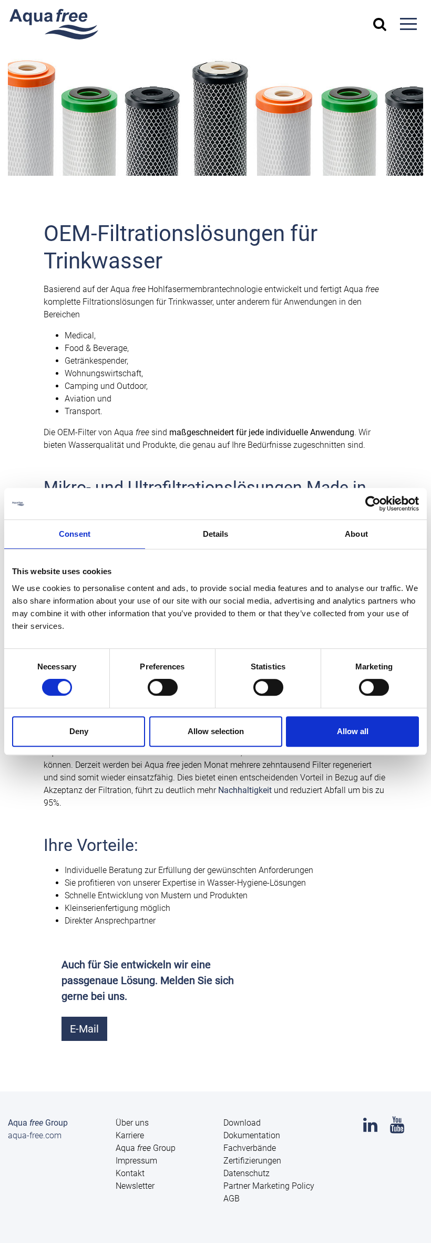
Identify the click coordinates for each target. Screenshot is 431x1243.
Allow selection (216, 731)
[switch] (163, 687)
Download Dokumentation (251, 1129)
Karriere (130, 1135)
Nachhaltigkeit (245, 790)
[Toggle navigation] (408, 24)
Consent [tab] (74, 533)
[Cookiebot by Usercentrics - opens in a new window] (373, 504)
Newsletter (135, 1186)
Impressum (136, 1161)
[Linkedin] (370, 1128)
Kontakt (130, 1173)
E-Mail (84, 1029)
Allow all (352, 731)
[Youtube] (397, 1128)
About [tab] (356, 533)
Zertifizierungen (252, 1161)
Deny (78, 731)
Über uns (132, 1123)
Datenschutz (246, 1173)
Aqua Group (146, 1148)
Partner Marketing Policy (268, 1186)
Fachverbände (249, 1148)
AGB (231, 1199)
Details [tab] (216, 533)
